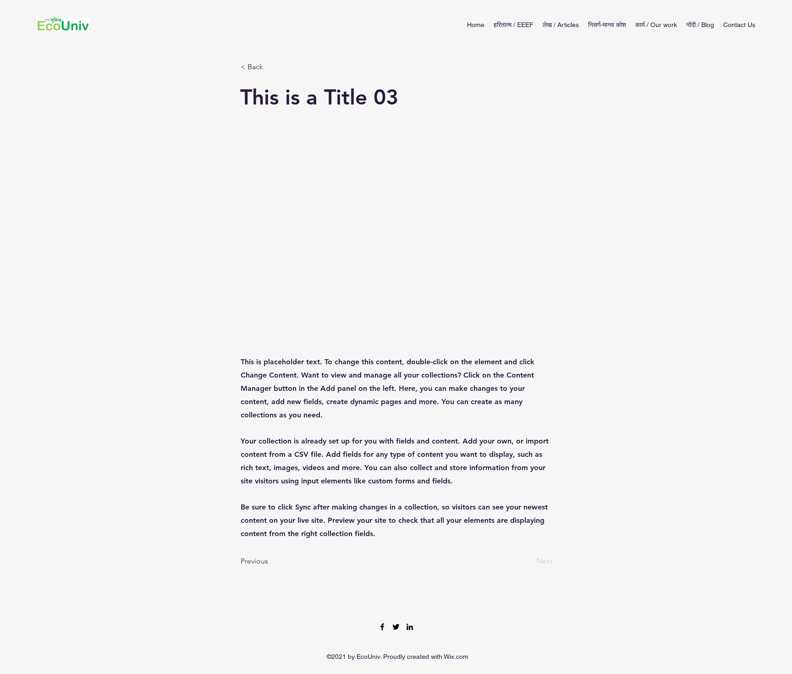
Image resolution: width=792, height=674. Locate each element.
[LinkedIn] (409, 626)
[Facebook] (382, 626)
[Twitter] (396, 626)
